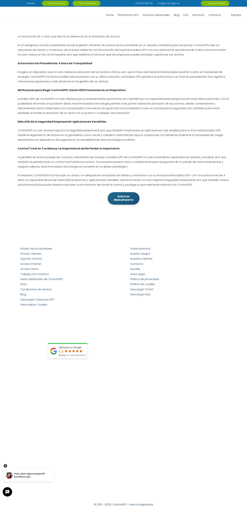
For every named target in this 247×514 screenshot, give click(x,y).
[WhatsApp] (198, 3)
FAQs (23, 284)
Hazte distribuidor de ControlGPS (41, 279)
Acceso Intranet (30, 264)
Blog (23, 294)
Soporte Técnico (31, 259)
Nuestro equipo (140, 254)
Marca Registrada (141, 504)
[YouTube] (193, 3)
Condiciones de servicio (36, 289)
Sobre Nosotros (140, 249)
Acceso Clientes (30, 254)
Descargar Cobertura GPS (37, 300)
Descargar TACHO (142, 289)
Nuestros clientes (141, 259)
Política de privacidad (144, 279)
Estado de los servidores (36, 249)
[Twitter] (187, 3)
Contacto (136, 264)
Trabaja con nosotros (34, 274)
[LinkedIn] (182, 3)
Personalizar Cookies (33, 305)
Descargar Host (140, 294)
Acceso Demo (29, 269)
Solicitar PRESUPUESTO (123, 198)
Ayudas (135, 269)
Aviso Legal (137, 274)
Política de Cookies (142, 284)
